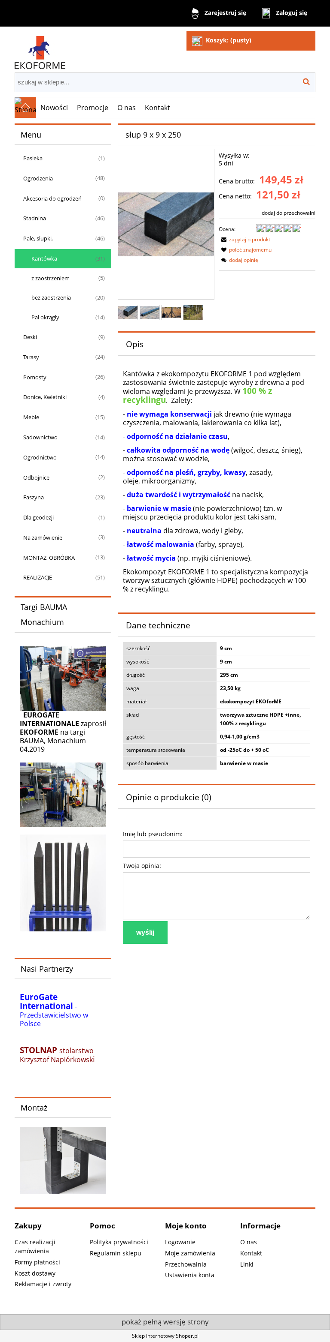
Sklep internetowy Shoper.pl (165, 1335)
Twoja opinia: (142, 866)
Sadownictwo (40, 437)
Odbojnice (36, 477)
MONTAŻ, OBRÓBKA (49, 557)
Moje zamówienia (190, 1253)
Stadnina (34, 218)
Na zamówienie (42, 537)
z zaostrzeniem (50, 278)
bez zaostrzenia (51, 297)
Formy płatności (37, 1262)
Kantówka (44, 258)
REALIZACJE (37, 577)
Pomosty (34, 377)
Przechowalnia (186, 1264)
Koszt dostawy (35, 1273)
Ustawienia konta (189, 1275)
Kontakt (251, 1253)
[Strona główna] (40, 49)
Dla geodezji (38, 517)
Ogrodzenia (38, 178)
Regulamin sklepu (115, 1253)
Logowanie (180, 1242)
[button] (244, 239)
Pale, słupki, (38, 238)
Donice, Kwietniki (45, 397)
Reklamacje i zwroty (43, 1284)
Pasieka (33, 158)
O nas (248, 1242)
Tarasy (31, 357)
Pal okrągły (45, 317)
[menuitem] (54, 107)
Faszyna (33, 497)
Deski (30, 337)
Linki (247, 1264)
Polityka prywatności (119, 1242)
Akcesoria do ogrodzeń (52, 198)
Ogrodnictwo (40, 457)
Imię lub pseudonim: (153, 834)
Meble (31, 417)
